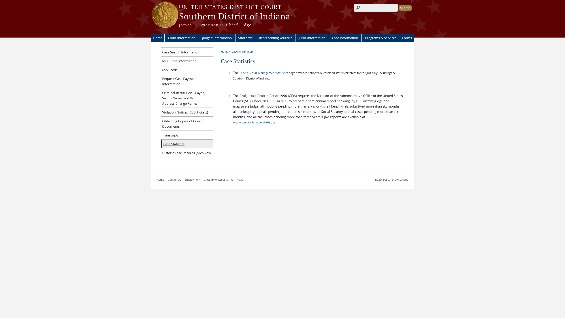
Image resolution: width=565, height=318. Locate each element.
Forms (407, 38)
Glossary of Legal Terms (218, 179)
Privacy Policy (382, 179)
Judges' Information (217, 38)
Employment (192, 179)
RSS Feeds (169, 70)
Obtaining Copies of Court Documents (182, 124)
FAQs (240, 179)
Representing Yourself (275, 38)
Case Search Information (180, 52)
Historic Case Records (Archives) (186, 153)
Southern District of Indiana (234, 17)
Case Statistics (174, 144)
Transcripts (170, 135)
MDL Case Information (179, 61)
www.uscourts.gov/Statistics (254, 122)
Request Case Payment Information (179, 81)
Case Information (345, 38)
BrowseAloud (400, 179)
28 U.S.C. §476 (274, 101)
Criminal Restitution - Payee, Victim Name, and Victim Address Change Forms (183, 98)
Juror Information (312, 38)
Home (157, 38)
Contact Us (174, 179)
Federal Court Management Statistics (263, 73)
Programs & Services (380, 38)
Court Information (181, 38)
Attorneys (245, 38)
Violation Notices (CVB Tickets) (185, 112)
